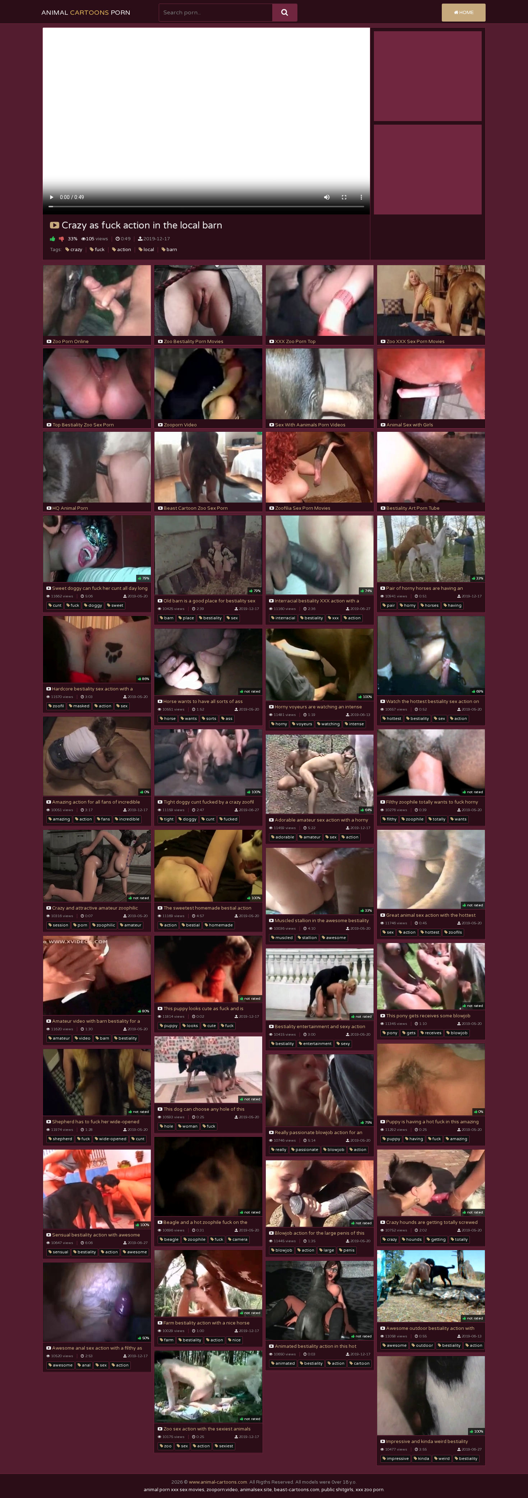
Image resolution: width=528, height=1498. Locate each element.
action (123, 250)
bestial (192, 925)
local (148, 250)
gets (411, 1033)
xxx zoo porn (370, 1490)
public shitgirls (337, 1490)
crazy (75, 250)
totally (438, 819)
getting (438, 1239)
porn (82, 925)
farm (168, 1340)
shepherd (62, 1139)
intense (356, 724)
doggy (94, 605)
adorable (284, 837)
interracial (284, 618)
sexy (345, 1043)
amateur (311, 837)
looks (192, 1025)
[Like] (52, 238)
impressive (397, 1458)
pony (391, 1033)
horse (169, 718)
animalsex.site (256, 1490)
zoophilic (105, 925)
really (280, 1149)
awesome (335, 937)
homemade (220, 925)
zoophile (414, 819)
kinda (423, 1458)
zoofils (455, 932)
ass (228, 718)
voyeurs (303, 724)
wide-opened (112, 1139)
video (84, 1038)
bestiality (212, 618)
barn (171, 250)
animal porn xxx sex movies (174, 1490)
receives (432, 1033)
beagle (171, 1239)
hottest (393, 718)
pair (390, 605)
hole (168, 1126)
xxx (335, 618)
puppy (170, 1025)
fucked (230, 819)
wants (190, 718)
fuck (99, 250)
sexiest (225, 1446)
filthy (391, 819)
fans (105, 819)
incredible (128, 819)
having (454, 605)
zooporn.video (222, 1490)
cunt (56, 605)
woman (189, 1126)
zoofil (58, 706)
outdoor (424, 1345)
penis (348, 1250)
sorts (210, 718)
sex (234, 618)
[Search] (284, 12)
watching (330, 724)
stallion (309, 937)
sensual (60, 1252)
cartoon (361, 1363)
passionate (306, 1149)
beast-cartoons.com (296, 1490)
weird (443, 1458)
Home (466, 12)
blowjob (459, 1033)
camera (239, 1239)
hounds (413, 1239)
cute (211, 1025)
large (328, 1250)
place (188, 618)
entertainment (317, 1043)
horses (431, 605)
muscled (283, 937)
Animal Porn (85, 13)
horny (409, 605)
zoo (167, 1446)
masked (80, 706)
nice (236, 1340)
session (60, 925)
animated (284, 1363)
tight (168, 819)
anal (86, 1365)
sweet (116, 605)
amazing (61, 819)
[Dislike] (61, 238)
